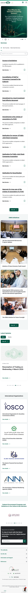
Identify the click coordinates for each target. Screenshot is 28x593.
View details (5, 419)
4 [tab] (25, 39)
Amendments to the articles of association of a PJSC (12, 118)
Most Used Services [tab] (15, 47)
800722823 (16, 577)
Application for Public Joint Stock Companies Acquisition (13, 155)
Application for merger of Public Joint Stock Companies (13, 137)
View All (13, 325)
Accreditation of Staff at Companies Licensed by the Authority (11, 79)
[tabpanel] (14, 22)
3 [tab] (24, 39)
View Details (5, 378)
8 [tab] (18, 385)
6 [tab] (15, 385)
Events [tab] (9, 337)
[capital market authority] (5, 2)
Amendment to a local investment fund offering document (13, 99)
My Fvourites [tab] (6, 47)
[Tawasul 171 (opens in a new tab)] (14, 515)
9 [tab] (20, 385)
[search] (26, 53)
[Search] (24, 541)
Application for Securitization (12, 173)
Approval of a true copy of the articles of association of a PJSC (13, 190)
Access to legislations (9, 60)
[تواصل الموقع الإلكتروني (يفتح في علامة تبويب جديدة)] (14, 569)
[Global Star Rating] (12, 3)
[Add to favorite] (24, 70)
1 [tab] (20, 39)
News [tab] (3, 337)
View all (13, 209)
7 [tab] (17, 385)
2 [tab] (22, 39)
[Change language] (23, 2)
